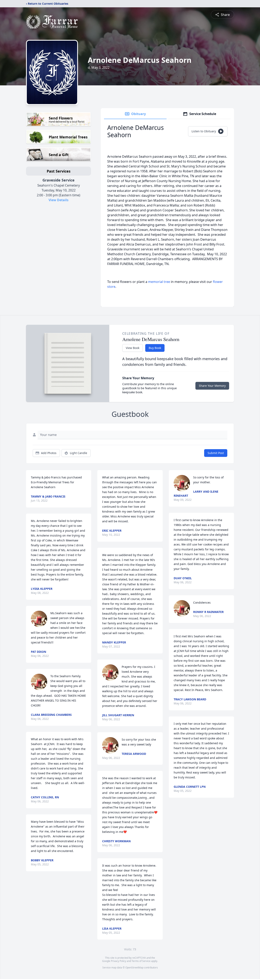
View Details (58, 200)
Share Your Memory (212, 386)
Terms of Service (141, 961)
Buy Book (155, 348)
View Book (132, 348)
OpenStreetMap (134, 967)
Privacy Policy (118, 961)
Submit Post (216, 453)
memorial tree (159, 281)
